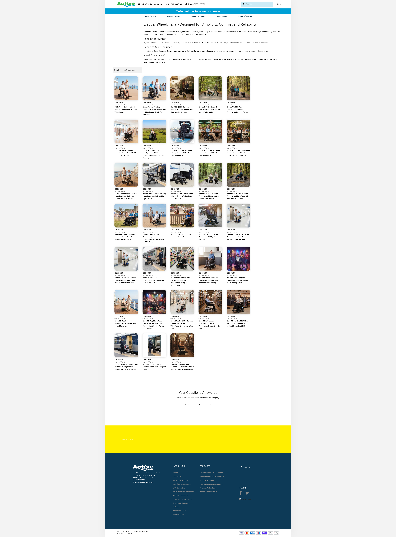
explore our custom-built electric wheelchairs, (201, 42)
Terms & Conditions (180, 495)
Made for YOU (150, 16)
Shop (279, 4)
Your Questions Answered (183, 491)
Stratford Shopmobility (182, 484)
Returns (176, 507)
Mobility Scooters (207, 480)
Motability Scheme (180, 480)
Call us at (228, 59)
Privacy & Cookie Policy (182, 499)
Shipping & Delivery (181, 503)
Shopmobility (222, 16)
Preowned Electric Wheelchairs (212, 476)
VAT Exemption (179, 488)
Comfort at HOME (198, 16)
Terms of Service (179, 510)
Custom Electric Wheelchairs (211, 472)
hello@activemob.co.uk (151, 4)
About (175, 472)
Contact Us (177, 476)
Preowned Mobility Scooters (211, 484)
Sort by (117, 70)
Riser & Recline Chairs (208, 491)
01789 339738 (140, 480)
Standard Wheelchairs (208, 488)
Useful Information (245, 16)
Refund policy (178, 514)
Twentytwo (130, 534)
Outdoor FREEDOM (174, 16)
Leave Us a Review (127, 439)
